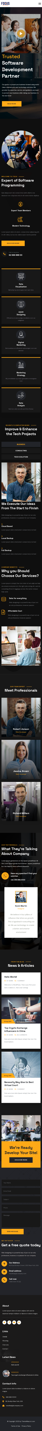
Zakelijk (4, 1337)
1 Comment (21, 981)
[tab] (21, 444)
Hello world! (10, 976)
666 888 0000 (11, 1397)
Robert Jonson (21, 729)
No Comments (22, 1035)
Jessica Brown (21, 771)
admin (11, 981)
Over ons (5, 1345)
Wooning (5, 1341)
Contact (5, 1349)
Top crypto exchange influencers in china (24, 1375)
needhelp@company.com (14, 1406)
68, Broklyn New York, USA (14, 1401)
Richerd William (21, 813)
